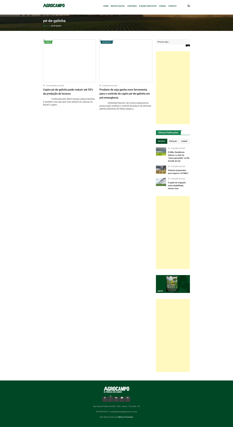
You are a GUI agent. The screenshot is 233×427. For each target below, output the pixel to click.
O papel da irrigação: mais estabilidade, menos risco (177, 185)
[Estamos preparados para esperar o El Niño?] (161, 170)
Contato (172, 6)
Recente (161, 141)
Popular (173, 141)
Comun (184, 141)
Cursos (162, 6)
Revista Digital (118, 6)
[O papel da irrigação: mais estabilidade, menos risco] (161, 182)
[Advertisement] (173, 87)
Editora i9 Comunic (125, 417)
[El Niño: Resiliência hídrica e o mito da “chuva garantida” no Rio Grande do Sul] (161, 151)
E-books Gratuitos (148, 6)
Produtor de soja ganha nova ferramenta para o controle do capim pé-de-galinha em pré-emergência (125, 93)
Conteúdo (132, 6)
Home (105, 6)
